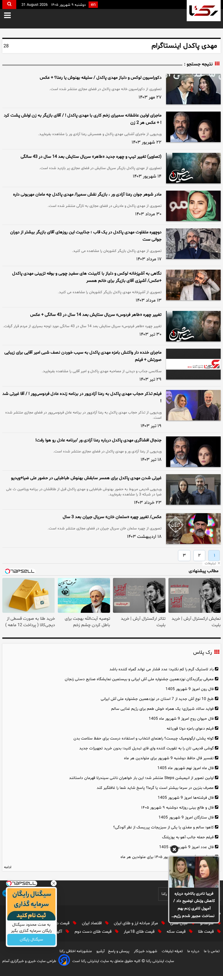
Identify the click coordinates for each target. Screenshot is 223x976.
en (93, 5)
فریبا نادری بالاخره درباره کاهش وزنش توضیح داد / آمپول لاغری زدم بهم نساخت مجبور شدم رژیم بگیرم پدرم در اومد (194, 905)
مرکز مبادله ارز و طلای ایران (136, 923)
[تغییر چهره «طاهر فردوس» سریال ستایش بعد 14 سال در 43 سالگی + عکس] (193, 326)
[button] (11, 16)
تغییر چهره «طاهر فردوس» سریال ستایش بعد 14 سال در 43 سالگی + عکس (95, 315)
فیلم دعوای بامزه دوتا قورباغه (190, 728)
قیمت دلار (62, 923)
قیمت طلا (206, 931)
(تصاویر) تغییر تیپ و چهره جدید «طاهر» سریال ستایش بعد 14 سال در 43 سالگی (91, 157)
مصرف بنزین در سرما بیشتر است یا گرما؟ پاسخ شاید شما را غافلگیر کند (155, 788)
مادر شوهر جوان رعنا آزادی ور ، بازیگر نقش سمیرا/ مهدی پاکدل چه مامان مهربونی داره (87, 194)
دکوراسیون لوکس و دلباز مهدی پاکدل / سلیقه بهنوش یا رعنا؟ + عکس (100, 78)
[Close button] (54, 883)
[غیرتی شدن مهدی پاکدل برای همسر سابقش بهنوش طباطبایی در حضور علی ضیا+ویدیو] (193, 489)
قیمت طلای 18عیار (140, 931)
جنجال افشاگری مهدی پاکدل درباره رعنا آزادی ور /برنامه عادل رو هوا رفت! (98, 440)
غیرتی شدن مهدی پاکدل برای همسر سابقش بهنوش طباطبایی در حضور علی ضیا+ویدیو (86, 478)
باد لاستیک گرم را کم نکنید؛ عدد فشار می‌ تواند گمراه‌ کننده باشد (161, 669)
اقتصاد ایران (92, 923)
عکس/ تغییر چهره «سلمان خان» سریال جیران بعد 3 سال (112, 517)
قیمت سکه (177, 931)
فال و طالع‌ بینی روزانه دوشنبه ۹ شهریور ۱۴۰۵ (177, 807)
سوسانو (207, 923)
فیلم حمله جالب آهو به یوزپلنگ (188, 837)
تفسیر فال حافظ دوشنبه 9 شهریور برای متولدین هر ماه (169, 758)
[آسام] (64, 961)
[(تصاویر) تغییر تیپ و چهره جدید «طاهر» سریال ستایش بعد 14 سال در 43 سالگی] (193, 168)
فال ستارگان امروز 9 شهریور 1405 (186, 817)
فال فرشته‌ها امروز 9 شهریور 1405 (186, 798)
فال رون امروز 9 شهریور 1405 (190, 689)
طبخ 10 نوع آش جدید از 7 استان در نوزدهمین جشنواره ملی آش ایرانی (157, 699)
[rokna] (204, 10)
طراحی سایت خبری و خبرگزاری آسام (29, 961)
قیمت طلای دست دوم (94, 931)
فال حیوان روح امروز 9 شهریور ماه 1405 (181, 718)
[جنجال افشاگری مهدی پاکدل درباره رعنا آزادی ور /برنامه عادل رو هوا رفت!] (193, 451)
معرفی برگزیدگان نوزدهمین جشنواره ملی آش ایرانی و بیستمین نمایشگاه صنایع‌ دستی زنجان (139, 679)
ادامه (7, 867)
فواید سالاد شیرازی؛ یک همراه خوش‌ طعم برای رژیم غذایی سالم (162, 709)
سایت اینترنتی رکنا (159, 961)
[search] (9, 4)
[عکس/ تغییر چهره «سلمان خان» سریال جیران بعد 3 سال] (193, 528)
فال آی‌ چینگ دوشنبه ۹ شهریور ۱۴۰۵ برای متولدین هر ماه (167, 857)
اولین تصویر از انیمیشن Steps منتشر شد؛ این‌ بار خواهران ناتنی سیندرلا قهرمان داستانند (141, 778)
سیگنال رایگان (31, 940)
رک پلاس (202, 652)
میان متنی (179, 923)
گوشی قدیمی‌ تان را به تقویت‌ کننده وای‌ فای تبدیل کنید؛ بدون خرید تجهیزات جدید (146, 748)
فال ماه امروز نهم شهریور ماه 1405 (185, 768)
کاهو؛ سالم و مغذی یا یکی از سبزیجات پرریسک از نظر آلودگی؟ (163, 827)
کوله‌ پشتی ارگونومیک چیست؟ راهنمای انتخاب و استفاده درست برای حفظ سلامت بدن (143, 738)
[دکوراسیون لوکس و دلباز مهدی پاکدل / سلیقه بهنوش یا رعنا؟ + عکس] (193, 89)
